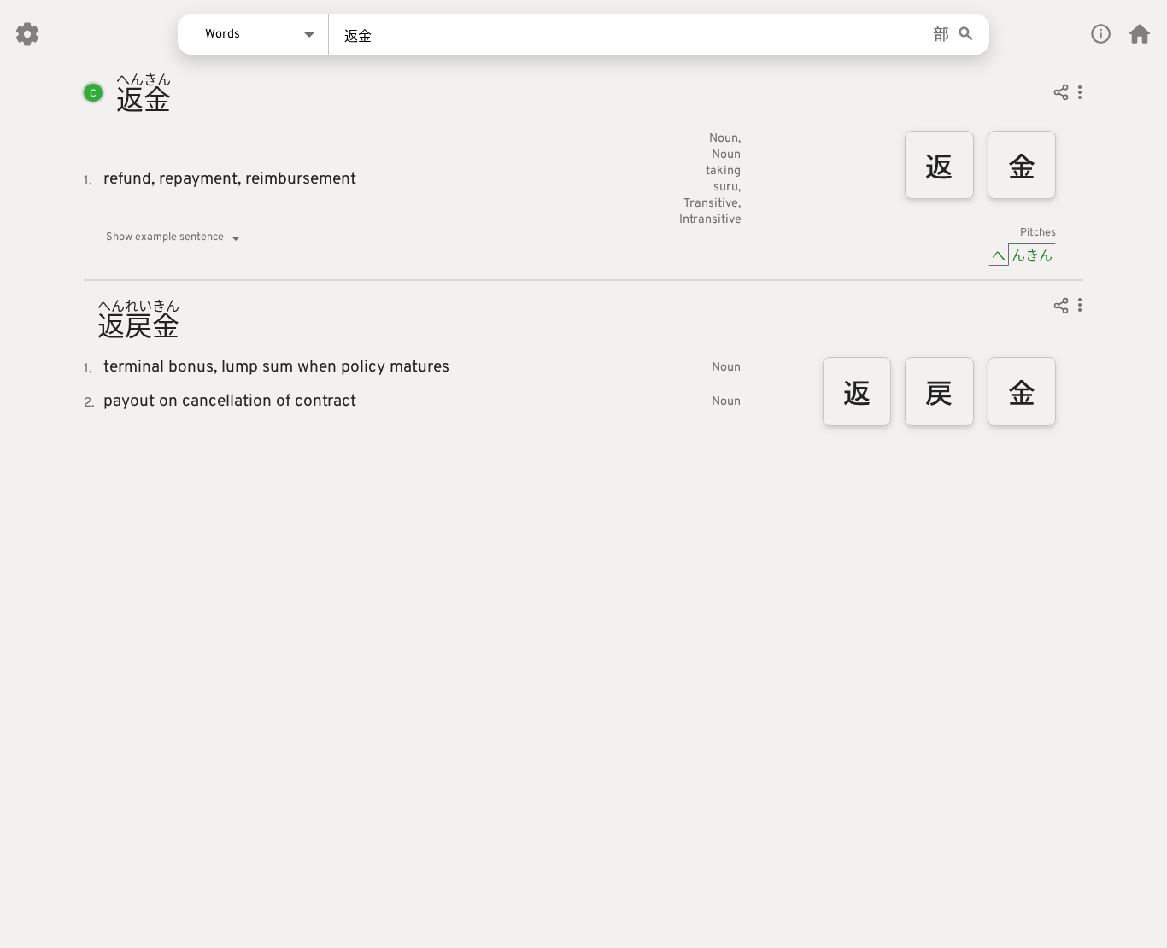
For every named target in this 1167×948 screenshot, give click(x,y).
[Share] (1061, 95)
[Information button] (1100, 33)
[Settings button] (27, 34)
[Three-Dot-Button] (1080, 95)
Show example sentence (165, 237)
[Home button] (1139, 34)
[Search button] (966, 34)
